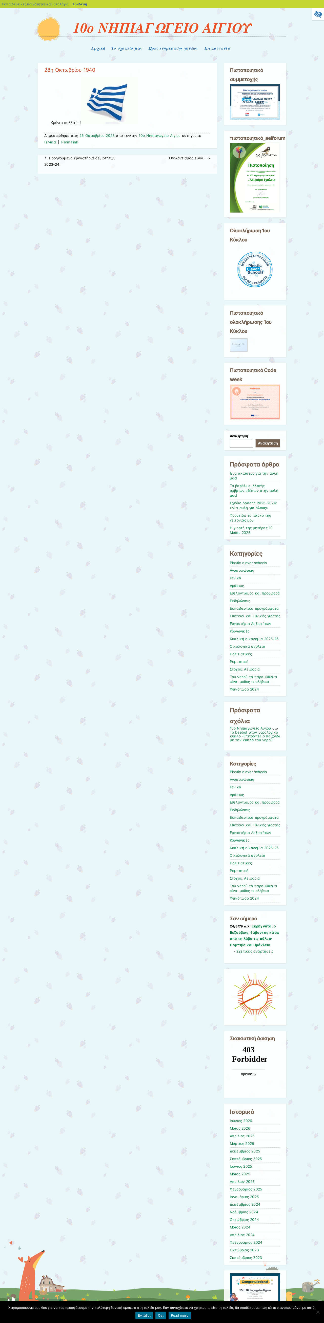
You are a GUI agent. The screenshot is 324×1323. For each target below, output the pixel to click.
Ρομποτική (239, 662)
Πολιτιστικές (241, 654)
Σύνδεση (79, 4)
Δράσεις (237, 586)
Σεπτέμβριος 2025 (246, 1159)
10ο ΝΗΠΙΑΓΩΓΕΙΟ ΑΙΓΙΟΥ (162, 27)
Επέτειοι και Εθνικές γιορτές (255, 616)
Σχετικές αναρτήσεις (255, 951)
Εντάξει (144, 1315)
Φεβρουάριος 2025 (246, 1189)
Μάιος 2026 (240, 1128)
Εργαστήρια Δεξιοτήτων (250, 624)
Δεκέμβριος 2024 (245, 1204)
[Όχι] (317, 1312)
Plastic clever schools (248, 563)
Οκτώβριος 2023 (244, 1250)
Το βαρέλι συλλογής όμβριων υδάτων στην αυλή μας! (254, 490)
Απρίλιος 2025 (242, 1182)
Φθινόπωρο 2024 (244, 689)
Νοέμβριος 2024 (244, 1212)
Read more (180, 1315)
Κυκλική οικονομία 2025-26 (254, 639)
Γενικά (50, 142)
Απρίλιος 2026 (242, 1136)
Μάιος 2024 (240, 1227)
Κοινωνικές (240, 631)
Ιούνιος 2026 (241, 1121)
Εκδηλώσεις (240, 601)
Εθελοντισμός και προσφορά (255, 593)
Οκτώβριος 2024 (244, 1220)
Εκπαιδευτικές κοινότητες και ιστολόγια (35, 4)
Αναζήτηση (239, 436)
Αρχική (98, 48)
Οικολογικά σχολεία (247, 646)
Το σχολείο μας (126, 48)
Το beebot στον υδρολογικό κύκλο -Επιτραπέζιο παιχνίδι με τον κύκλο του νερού (255, 736)
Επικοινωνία (217, 48)
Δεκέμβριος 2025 (245, 1151)
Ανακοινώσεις (242, 570)
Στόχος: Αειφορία (245, 669)
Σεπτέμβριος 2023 (246, 1258)
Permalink (69, 142)
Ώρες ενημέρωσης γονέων (173, 48)
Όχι (161, 1315)
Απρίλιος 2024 (242, 1235)
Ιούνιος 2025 (241, 1166)
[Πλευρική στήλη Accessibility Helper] (318, 14)
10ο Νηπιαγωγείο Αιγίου (160, 135)
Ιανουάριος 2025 (244, 1197)
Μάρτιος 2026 (242, 1144)
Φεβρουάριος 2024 (246, 1242)
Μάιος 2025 (240, 1174)
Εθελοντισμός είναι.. (189, 158)
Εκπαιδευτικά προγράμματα (254, 608)
